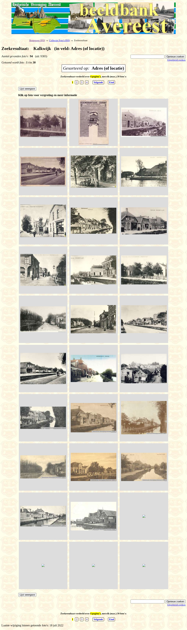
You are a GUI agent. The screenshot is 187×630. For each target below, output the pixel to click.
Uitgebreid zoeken (176, 60)
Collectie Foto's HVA (59, 40)
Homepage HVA (37, 40)
